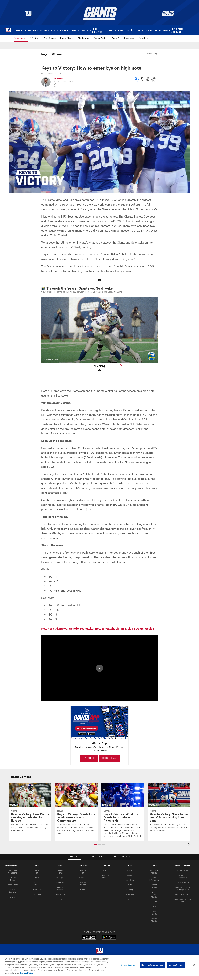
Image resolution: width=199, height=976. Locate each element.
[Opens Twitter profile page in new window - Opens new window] (54, 85)
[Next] (121, 365)
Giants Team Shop (182, 894)
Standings (130, 889)
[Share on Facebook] (136, 81)
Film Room (60, 894)
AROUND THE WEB (182, 865)
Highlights (60, 878)
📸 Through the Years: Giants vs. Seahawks (77, 288)
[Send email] (148, 81)
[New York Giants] (99, 951)
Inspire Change (183, 882)
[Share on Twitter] (142, 81)
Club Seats (154, 902)
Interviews (60, 882)
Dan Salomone (59, 78)
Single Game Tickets (154, 894)
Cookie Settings (128, 965)
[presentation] (189, 844)
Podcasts (60, 899)
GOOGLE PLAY (109, 758)
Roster (129, 870)
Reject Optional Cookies (152, 965)
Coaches (129, 875)
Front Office (129, 880)
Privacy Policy (26, 973)
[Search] (132, 30)
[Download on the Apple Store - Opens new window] (89, 937)
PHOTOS (83, 865)
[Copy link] (153, 79)
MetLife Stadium (182, 870)
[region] (99, 965)
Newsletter (37, 890)
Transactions (130, 894)
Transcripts (37, 894)
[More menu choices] (128, 30)
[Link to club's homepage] (8, 30)
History (83, 890)
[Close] (194, 965)
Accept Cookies (176, 965)
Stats (130, 885)
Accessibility (13, 885)
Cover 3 (37, 878)
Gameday (83, 878)
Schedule (105, 870)
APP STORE (88, 758)
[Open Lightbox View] (99, 336)
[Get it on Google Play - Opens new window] (109, 938)
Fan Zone (12, 897)
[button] (99, 668)
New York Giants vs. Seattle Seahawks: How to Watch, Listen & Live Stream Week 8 (97, 628)
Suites (154, 906)
